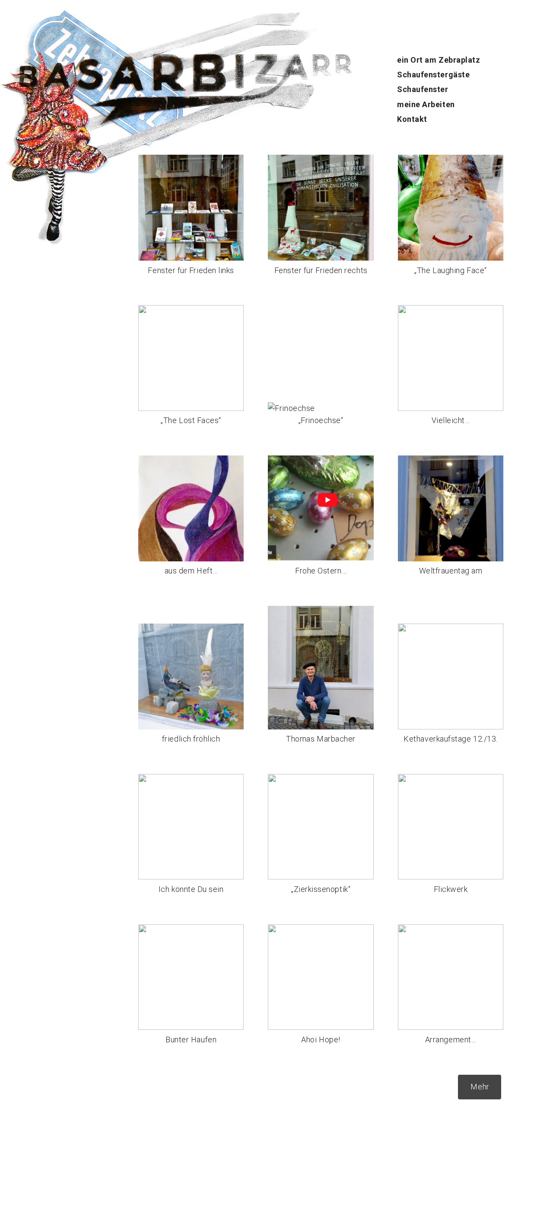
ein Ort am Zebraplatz (438, 59)
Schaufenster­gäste (433, 74)
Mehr (479, 1086)
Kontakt (412, 119)
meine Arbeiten (426, 104)
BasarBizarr (20, 61)
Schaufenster (422, 89)
